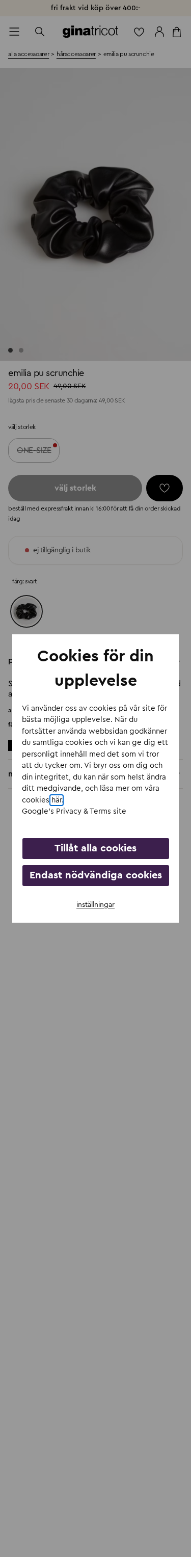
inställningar (95, 904)
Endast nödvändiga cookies (96, 875)
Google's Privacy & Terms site (74, 811)
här (56, 800)
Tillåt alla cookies (95, 848)
